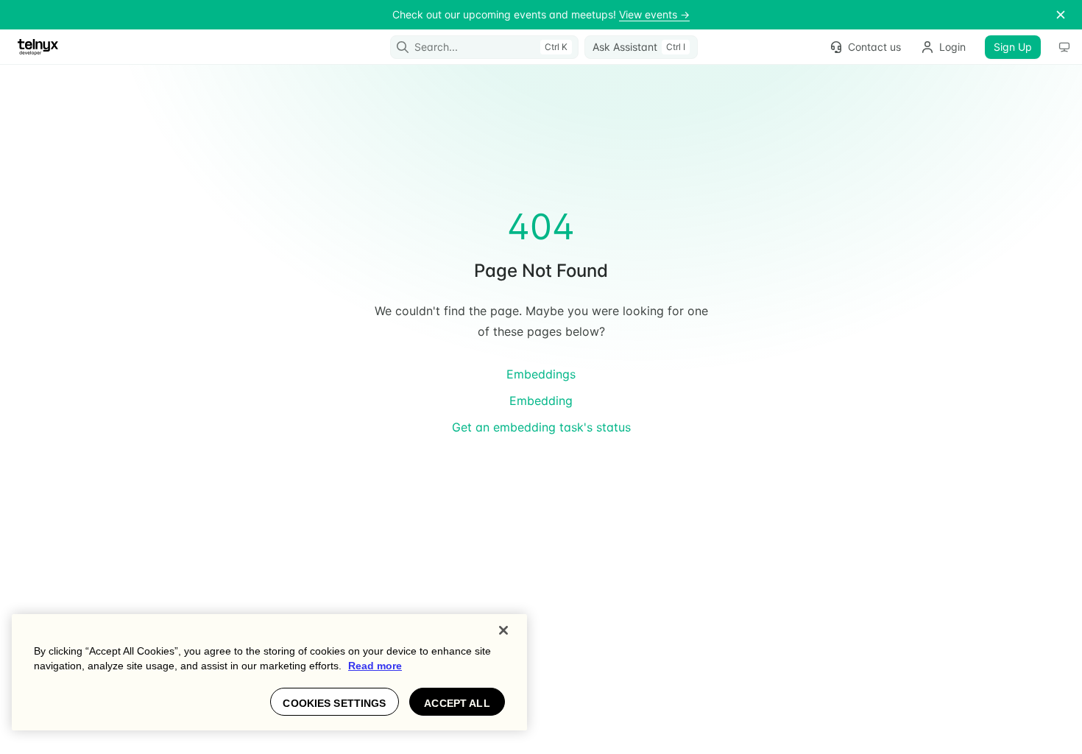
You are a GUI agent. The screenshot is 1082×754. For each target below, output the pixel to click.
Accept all (456, 703)
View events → (654, 14)
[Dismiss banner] (1060, 14)
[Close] (503, 630)
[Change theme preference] (1064, 47)
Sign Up (1013, 46)
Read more (375, 666)
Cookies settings (334, 703)
